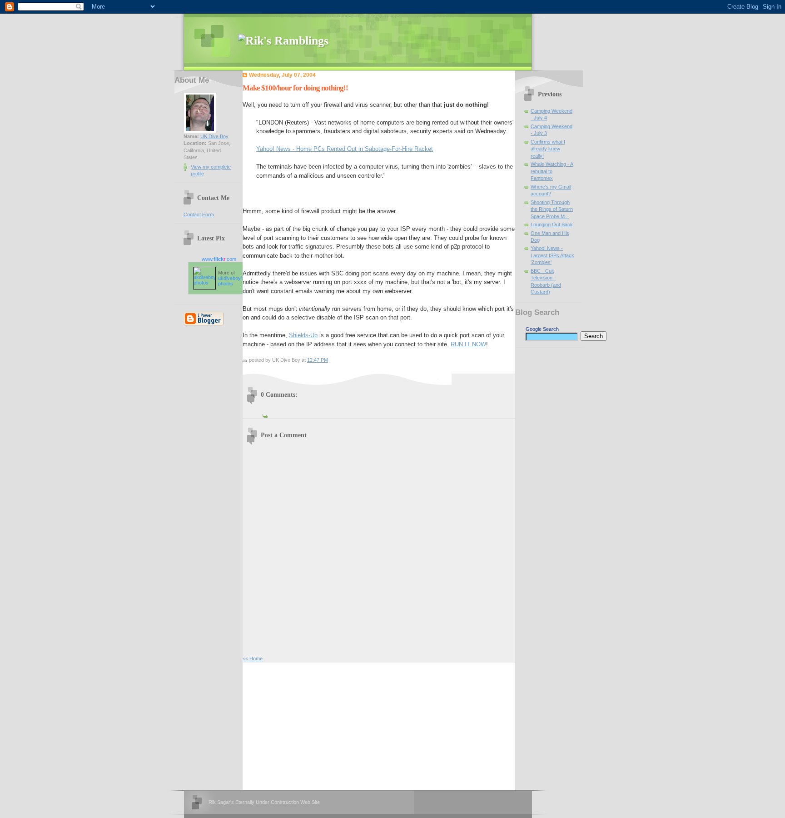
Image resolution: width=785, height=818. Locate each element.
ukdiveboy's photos (231, 280)
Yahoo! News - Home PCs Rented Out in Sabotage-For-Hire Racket (344, 148)
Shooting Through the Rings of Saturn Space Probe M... (552, 209)
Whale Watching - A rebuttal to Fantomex (552, 171)
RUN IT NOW (468, 344)
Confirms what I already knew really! (548, 149)
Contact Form (199, 214)
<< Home (253, 658)
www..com (219, 259)
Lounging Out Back (552, 224)
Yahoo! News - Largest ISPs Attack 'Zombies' (552, 255)
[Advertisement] (311, 725)
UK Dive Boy (214, 136)
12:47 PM (317, 360)
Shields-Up (303, 335)
